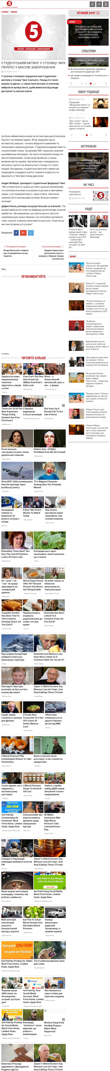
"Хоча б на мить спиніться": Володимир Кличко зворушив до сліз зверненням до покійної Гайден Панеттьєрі (97, 269)
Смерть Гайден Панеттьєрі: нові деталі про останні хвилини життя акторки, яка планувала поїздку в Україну (97, 431)
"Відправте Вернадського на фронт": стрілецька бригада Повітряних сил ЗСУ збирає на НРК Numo (78, 127)
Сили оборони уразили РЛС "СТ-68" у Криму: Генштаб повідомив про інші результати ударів (88, 78)
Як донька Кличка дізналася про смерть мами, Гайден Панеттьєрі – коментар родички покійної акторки (97, 379)
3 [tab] (91, 83)
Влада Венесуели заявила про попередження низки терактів (16, 253)
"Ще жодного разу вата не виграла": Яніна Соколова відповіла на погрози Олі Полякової (97, 361)
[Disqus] (33, 318)
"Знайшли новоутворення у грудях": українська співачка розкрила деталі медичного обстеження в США (95, 327)
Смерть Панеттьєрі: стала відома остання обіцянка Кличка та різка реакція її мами (96, 413)
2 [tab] (99, 45)
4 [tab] (95, 83)
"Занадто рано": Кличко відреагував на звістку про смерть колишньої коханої (97, 397)
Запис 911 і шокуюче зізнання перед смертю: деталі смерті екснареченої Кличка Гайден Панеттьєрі (97, 288)
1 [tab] (78, 45)
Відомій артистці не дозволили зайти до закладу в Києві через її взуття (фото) (97, 345)
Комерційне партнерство (75, 193)
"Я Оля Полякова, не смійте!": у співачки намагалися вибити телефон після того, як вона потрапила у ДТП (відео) (96, 307)
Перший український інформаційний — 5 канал (9, 4)
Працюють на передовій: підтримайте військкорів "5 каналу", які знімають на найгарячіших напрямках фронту (80, 110)
